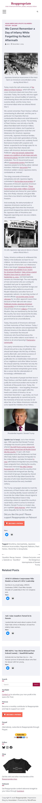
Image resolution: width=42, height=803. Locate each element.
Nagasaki (23, 546)
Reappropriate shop (9, 779)
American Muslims (25, 267)
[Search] (37, 11)
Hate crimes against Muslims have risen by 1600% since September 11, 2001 (20, 274)
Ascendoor (12, 800)
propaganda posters (17, 163)
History (8, 25)
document (24, 167)
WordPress (31, 800)
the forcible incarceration (24, 181)
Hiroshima (12, 544)
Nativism (31, 546)
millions (24, 309)
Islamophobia (22, 544)
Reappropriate (21, 3)
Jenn (8, 44)
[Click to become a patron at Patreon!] (14, 526)
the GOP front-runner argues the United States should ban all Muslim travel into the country (20, 449)
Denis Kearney (19, 508)
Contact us (6, 695)
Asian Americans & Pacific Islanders (18, 23)
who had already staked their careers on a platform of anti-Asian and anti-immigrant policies (20, 155)
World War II (13, 549)
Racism (14, 25)
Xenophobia (22, 549)
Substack (20, 791)
